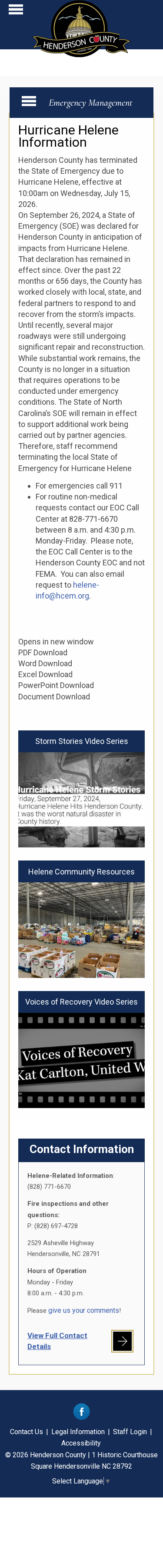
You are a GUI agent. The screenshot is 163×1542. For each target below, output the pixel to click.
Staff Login (130, 1432)
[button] (16, 11)
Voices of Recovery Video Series (81, 1001)
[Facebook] (81, 1418)
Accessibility (81, 1443)
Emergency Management (91, 102)
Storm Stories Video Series (81, 741)
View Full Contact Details (57, 1341)
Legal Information (78, 1432)
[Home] (81, 54)
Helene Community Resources (81, 871)
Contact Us (26, 1432)
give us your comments (83, 1310)
